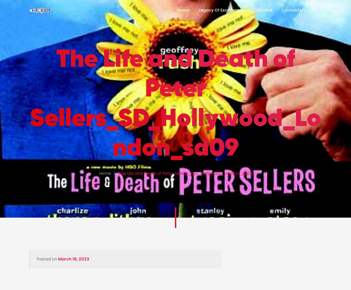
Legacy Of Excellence (220, 10)
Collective (261, 10)
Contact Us (294, 10)
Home (183, 10)
